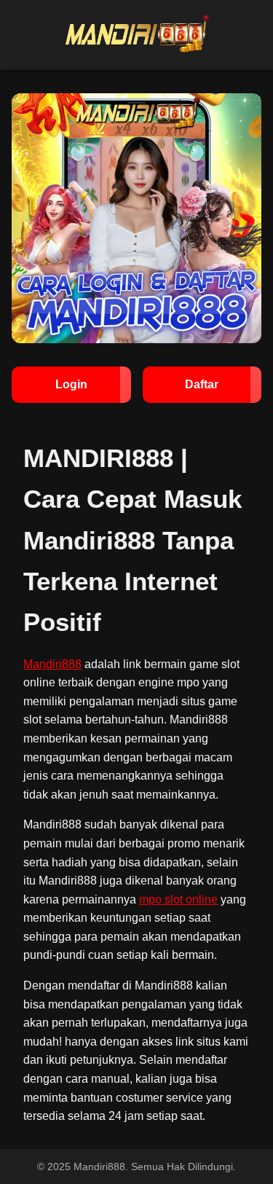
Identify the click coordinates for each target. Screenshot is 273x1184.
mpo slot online (178, 899)
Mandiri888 (52, 664)
